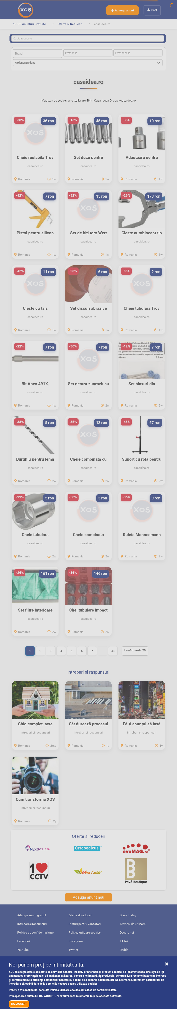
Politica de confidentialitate (100, 990)
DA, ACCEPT (19, 1003)
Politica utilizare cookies (65, 990)
